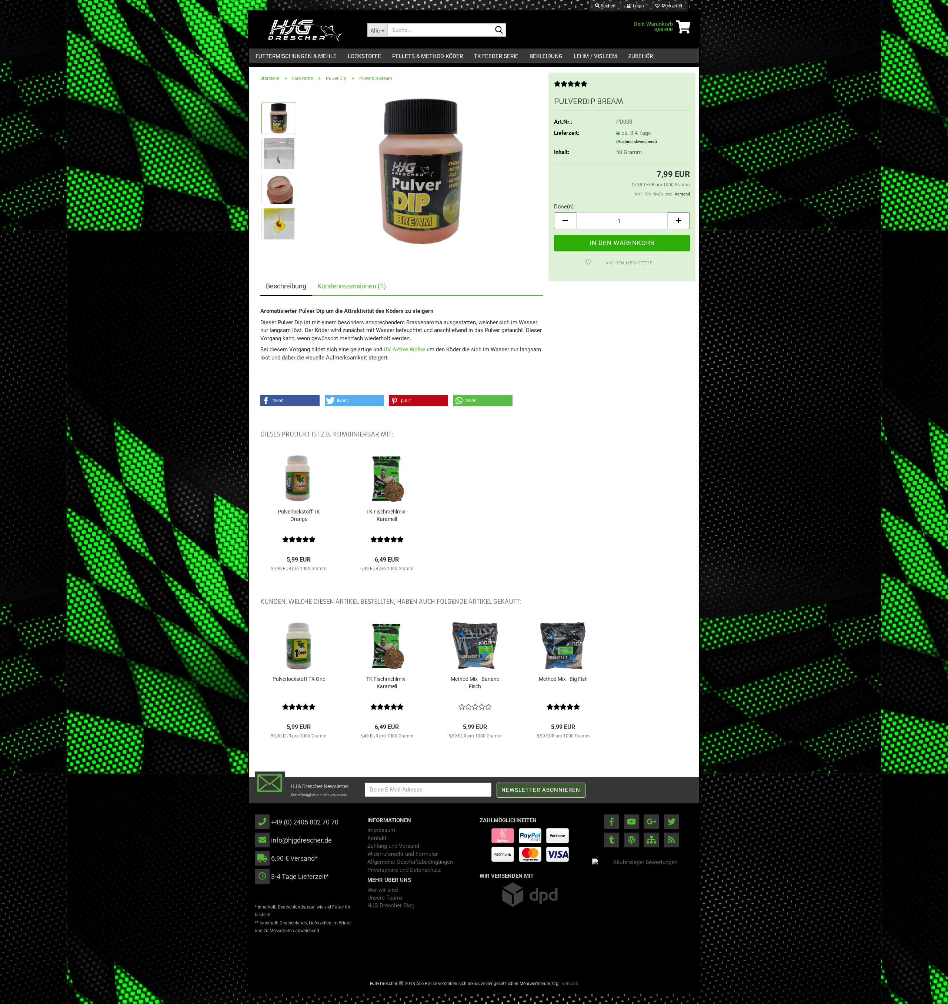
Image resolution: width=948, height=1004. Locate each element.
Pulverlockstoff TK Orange (299, 515)
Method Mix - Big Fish (563, 679)
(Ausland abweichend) (636, 141)
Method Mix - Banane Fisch (475, 682)
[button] (565, 220)
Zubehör (640, 56)
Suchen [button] (607, 6)
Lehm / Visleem (595, 56)
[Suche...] (499, 30)
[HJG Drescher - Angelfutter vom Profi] (305, 29)
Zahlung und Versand (393, 846)
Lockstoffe (364, 56)
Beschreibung (286, 286)
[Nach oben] (928, 993)
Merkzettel (671, 6)
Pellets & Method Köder (427, 56)
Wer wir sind (382, 890)
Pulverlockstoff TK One (299, 679)
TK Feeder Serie (496, 56)
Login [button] (637, 6)
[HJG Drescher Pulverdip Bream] (423, 170)
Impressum (381, 830)
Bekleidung (546, 56)
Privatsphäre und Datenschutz (404, 870)
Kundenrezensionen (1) (351, 286)
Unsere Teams (385, 897)
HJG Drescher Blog (390, 905)
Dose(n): (564, 206)
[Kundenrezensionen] (570, 86)
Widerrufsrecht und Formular (402, 854)
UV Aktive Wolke (404, 349)
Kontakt (377, 838)
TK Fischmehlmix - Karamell (387, 515)
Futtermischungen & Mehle (296, 56)
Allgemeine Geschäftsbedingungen (410, 862)
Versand (570, 983)
